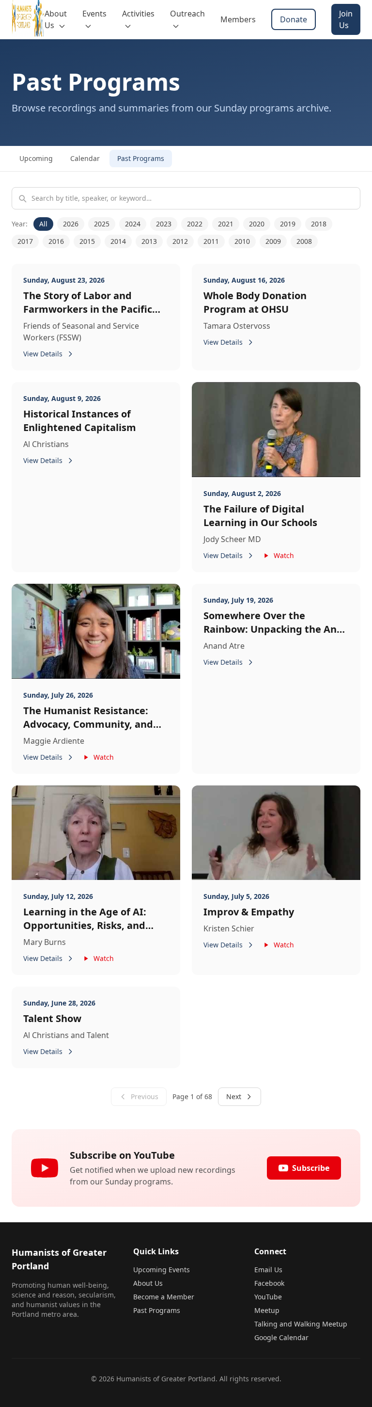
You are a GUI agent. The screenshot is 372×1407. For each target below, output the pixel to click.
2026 (70, 223)
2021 (225, 223)
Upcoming (36, 158)
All (43, 223)
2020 (256, 223)
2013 (149, 241)
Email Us (268, 1269)
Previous (144, 1096)
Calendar (85, 158)
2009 (273, 241)
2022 (194, 223)
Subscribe (310, 1168)
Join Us (346, 19)
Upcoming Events (161, 1269)
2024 (132, 223)
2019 (287, 223)
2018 (318, 223)
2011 (211, 241)
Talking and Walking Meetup (300, 1323)
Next (233, 1096)
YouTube (268, 1296)
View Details (42, 353)
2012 (180, 241)
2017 (25, 241)
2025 (101, 223)
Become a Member (163, 1296)
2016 (56, 241)
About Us (148, 1283)
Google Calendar (281, 1337)
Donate (293, 19)
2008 (304, 241)
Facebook (269, 1283)
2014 (118, 241)
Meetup (266, 1310)
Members (238, 19)
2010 (242, 241)
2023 (163, 223)
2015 (87, 241)
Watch (284, 555)
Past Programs (140, 158)
